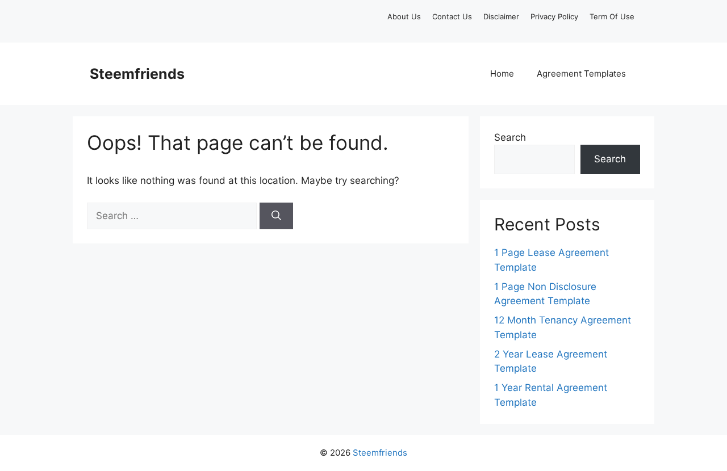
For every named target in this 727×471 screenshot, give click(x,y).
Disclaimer (501, 16)
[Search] (276, 216)
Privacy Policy (554, 16)
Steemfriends (137, 73)
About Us (404, 16)
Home (502, 73)
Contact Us (452, 16)
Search (510, 137)
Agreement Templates (581, 73)
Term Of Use (612, 16)
